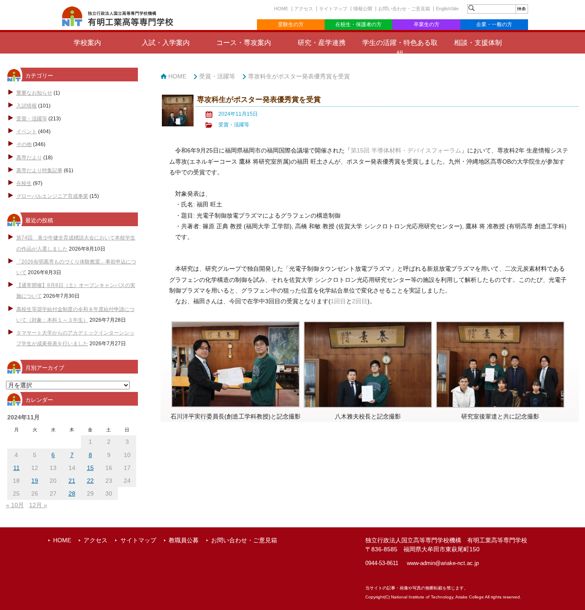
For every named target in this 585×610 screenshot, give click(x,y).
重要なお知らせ (34, 93)
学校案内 (87, 42)
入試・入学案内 (166, 42)
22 (90, 480)
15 (90, 467)
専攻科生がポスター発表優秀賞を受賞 (299, 76)
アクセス (303, 8)
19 (34, 480)
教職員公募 (184, 540)
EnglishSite (447, 8)
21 (72, 480)
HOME (281, 8)
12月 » (38, 505)
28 (72, 493)
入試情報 (26, 106)
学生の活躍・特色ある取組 (400, 48)
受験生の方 (291, 24)
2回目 (359, 301)
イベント (26, 132)
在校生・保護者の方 (358, 24)
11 (16, 467)
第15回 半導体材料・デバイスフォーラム (406, 150)
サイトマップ (333, 8)
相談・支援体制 (478, 42)
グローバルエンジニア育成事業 (52, 196)
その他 (24, 144)
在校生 (24, 183)
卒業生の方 (426, 24)
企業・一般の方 (494, 24)
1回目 (338, 301)
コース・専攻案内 (243, 42)
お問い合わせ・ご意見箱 (404, 8)
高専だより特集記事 (39, 170)
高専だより (29, 158)
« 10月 (15, 505)
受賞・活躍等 (31, 119)
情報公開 (362, 8)
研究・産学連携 (322, 42)
